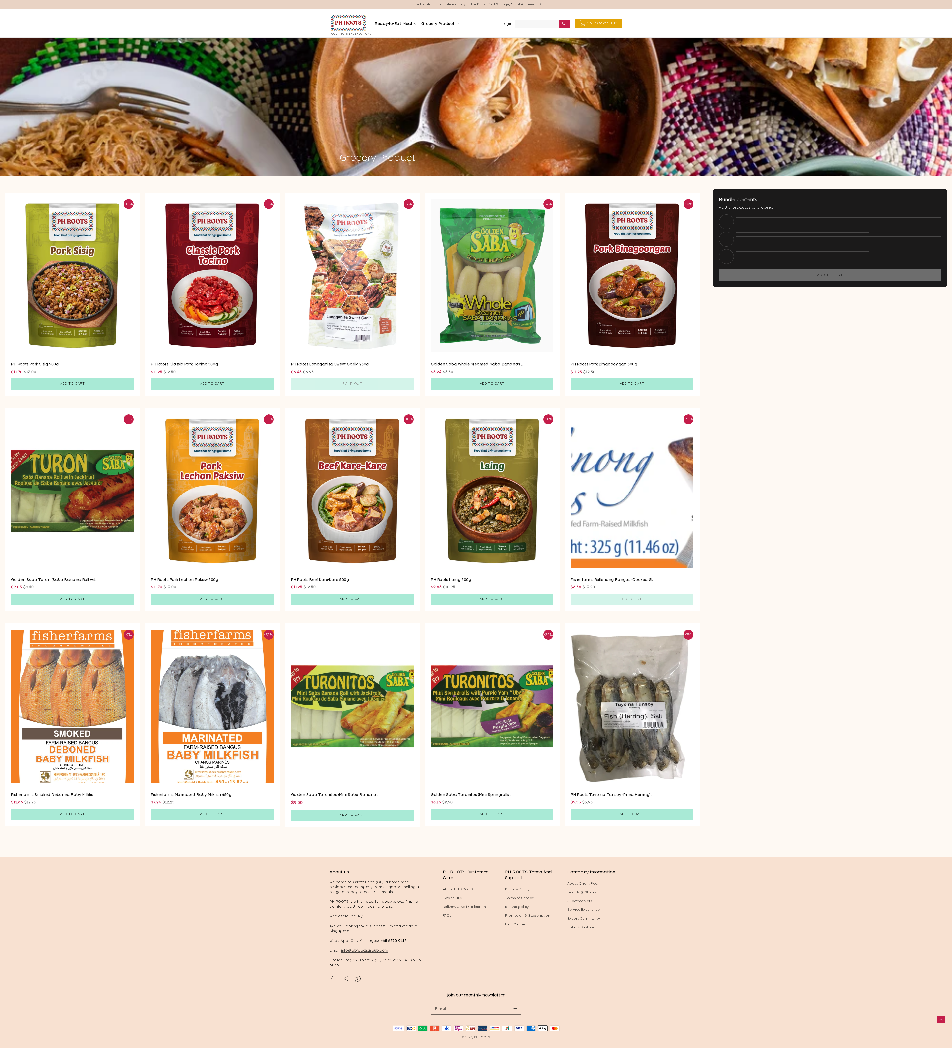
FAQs (447, 915)
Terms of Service (519, 898)
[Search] (564, 24)
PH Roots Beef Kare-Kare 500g (320, 579)
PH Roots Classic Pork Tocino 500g (184, 364)
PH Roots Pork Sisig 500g (35, 364)
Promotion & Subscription (527, 915)
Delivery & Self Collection (464, 907)
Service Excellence (583, 909)
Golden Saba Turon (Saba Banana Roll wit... (54, 579)
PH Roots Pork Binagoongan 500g (604, 364)
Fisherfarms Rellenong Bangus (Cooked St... (612, 579)
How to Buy (452, 898)
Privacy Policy (517, 889)
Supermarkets (579, 901)
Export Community (583, 918)
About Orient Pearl (583, 883)
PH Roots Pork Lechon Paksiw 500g (184, 579)
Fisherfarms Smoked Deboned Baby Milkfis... (53, 794)
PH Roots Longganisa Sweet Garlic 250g (330, 364)
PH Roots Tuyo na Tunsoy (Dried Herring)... (611, 794)
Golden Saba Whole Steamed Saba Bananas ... (477, 364)
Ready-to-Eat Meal (393, 23)
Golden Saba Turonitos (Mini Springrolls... (471, 794)
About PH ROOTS (458, 889)
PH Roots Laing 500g (451, 579)
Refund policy (517, 907)
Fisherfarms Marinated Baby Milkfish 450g (191, 794)
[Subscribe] (515, 1008)
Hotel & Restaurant (583, 927)
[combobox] (542, 24)
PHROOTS (482, 1037)
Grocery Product (437, 23)
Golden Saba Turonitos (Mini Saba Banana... (334, 794)
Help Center (515, 924)
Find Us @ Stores (581, 892)
